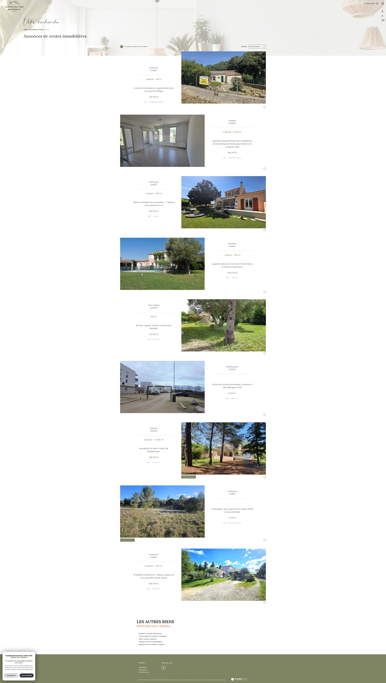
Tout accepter (26, 675)
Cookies (223, 680)
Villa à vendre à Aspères (148, 639)
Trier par (244, 46)
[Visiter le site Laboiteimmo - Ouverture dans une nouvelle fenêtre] (239, 679)
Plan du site (185, 680)
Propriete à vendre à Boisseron (150, 633)
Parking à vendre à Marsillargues (151, 642)
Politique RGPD (216, 680)
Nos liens (208, 680)
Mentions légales (194, 680)
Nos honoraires (176, 680)
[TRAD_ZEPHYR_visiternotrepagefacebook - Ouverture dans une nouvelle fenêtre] (163, 668)
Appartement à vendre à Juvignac (152, 644)
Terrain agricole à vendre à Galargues (153, 636)
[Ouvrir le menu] (383, 3)
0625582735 (143, 667)
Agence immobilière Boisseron (34, 29)
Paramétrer (11, 675)
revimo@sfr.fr (143, 670)
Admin (202, 680)
